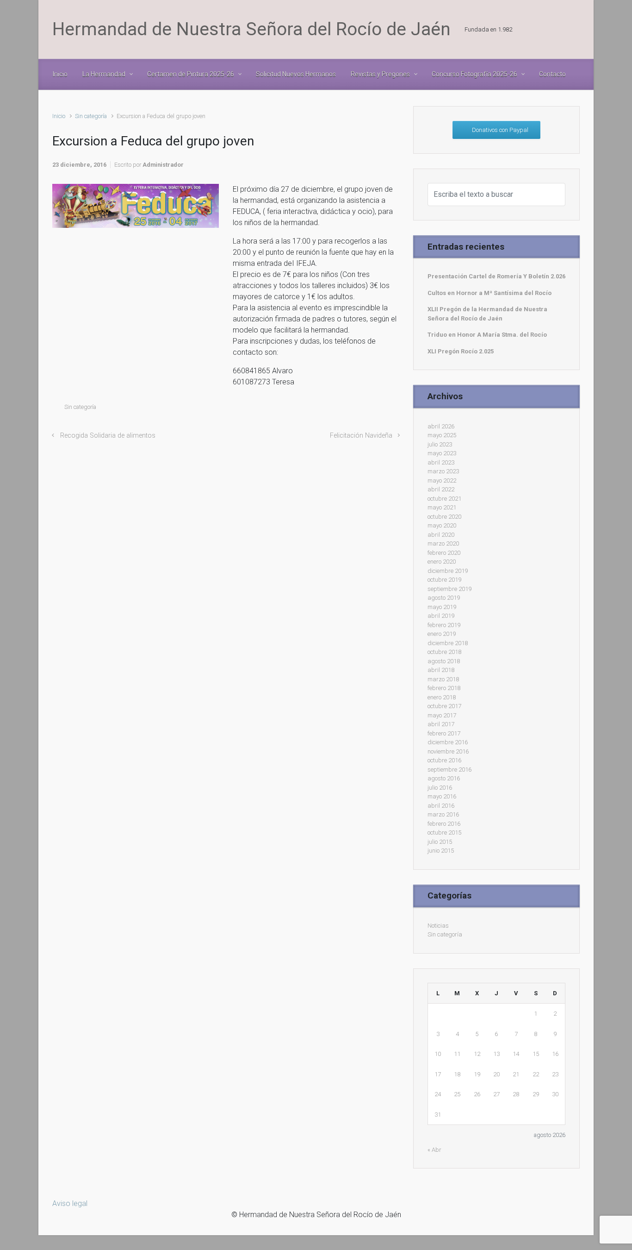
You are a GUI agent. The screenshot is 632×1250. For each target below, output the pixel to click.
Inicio (58, 116)
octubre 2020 (444, 516)
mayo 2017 (442, 715)
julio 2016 (440, 787)
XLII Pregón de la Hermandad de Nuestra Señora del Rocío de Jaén (487, 314)
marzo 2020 (443, 543)
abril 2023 (441, 462)
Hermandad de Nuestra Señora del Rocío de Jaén (251, 29)
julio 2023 (440, 444)
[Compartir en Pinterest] (369, 409)
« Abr (434, 1149)
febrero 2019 (444, 625)
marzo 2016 (443, 814)
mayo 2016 (442, 796)
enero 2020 (442, 561)
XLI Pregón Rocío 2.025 (461, 351)
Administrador (163, 164)
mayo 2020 (442, 525)
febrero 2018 (444, 688)
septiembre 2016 (449, 769)
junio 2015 (441, 850)
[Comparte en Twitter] (342, 409)
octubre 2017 (444, 706)
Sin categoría (91, 116)
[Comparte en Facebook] (355, 409)
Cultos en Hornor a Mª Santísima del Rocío (489, 292)
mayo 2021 (442, 507)
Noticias (438, 925)
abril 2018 (441, 669)
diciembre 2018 (448, 643)
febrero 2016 (444, 823)
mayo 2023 (442, 453)
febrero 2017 (444, 733)
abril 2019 (441, 615)
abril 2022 (441, 489)
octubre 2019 (444, 579)
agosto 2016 (444, 778)
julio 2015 (440, 841)
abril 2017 (441, 724)
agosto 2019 (444, 597)
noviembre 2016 (448, 751)
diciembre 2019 (448, 570)
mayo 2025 (442, 435)
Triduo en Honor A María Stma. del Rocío (487, 334)
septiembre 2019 (449, 588)
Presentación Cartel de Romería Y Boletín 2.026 (496, 276)
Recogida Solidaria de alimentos (107, 436)
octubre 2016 (444, 760)
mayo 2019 (442, 606)
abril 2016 (441, 805)
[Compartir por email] (382, 409)
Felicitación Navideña (361, 436)
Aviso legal (69, 1203)
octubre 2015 (444, 832)
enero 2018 (442, 697)
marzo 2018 (443, 679)
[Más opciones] (394, 409)
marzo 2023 (443, 471)
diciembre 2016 (448, 742)
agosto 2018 (444, 661)
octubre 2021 (444, 498)
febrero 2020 (444, 552)
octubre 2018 (444, 651)
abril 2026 (441, 426)
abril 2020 (441, 534)
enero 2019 (442, 633)
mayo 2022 (442, 480)
